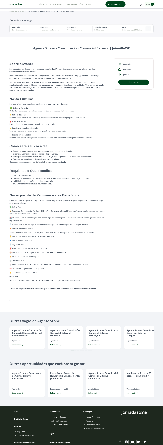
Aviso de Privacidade (59, 421)
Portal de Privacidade (59, 425)
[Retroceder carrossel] (12, 337)
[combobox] (106, 30)
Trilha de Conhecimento (95, 429)
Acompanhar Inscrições (59, 442)
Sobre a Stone (56, 4)
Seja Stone (42, 4)
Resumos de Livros (93, 425)
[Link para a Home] (15, 4)
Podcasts (89, 421)
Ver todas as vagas (115, 4)
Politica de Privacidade (24, 442)
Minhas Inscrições (75, 4)
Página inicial (14, 11)
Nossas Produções (93, 417)
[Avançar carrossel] (151, 337)
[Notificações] (140, 4)
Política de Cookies (58, 417)
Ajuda (88, 4)
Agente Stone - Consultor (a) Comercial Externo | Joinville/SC (51, 11)
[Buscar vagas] (148, 28)
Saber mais (16, 345)
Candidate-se (134, 82)
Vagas (24, 11)
